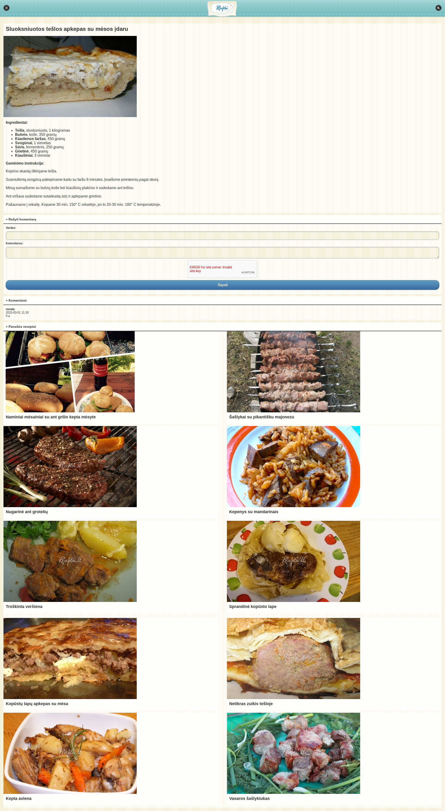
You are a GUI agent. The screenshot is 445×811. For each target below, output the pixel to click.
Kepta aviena (19, 798)
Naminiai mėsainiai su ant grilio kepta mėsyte (51, 417)
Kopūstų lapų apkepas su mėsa (37, 703)
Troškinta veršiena (24, 606)
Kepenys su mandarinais (253, 511)
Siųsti (222, 284)
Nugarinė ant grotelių (27, 511)
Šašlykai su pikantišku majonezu (261, 417)
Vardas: (11, 227)
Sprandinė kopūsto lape (253, 606)
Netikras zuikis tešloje (251, 703)
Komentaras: (14, 243)
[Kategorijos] (6, 8)
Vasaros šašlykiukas (249, 798)
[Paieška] (438, 8)
